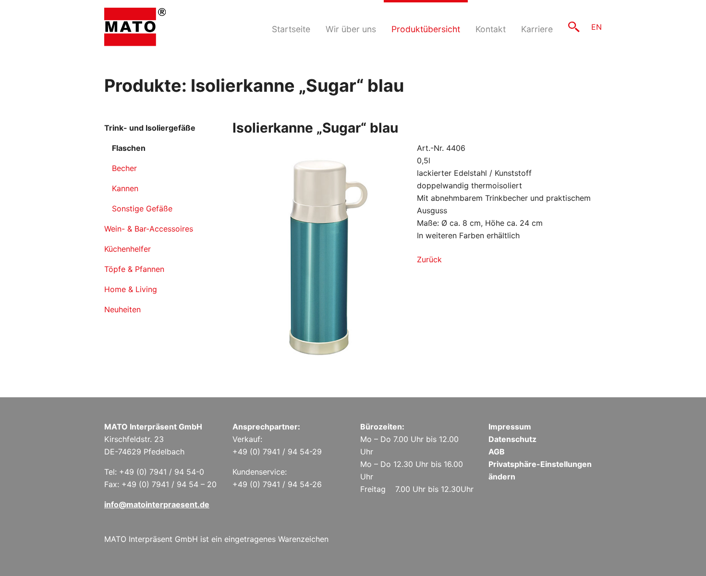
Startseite (291, 29)
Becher (124, 168)
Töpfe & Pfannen (134, 269)
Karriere (537, 29)
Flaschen (129, 148)
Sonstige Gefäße (142, 208)
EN (596, 27)
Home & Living (130, 289)
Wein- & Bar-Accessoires (148, 228)
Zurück (429, 259)
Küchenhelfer (127, 249)
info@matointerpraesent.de (156, 504)
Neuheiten (122, 309)
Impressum (509, 426)
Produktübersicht (425, 29)
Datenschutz (512, 439)
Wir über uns (351, 29)
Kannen (125, 188)
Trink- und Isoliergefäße (149, 128)
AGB (496, 451)
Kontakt (490, 29)
